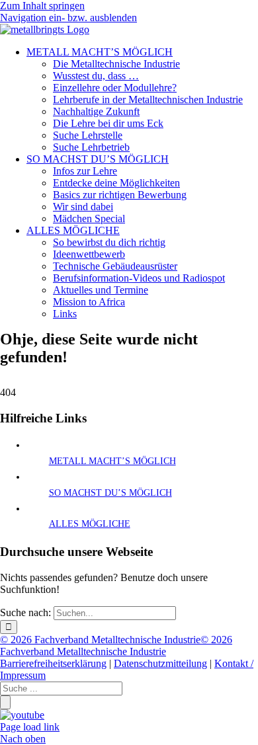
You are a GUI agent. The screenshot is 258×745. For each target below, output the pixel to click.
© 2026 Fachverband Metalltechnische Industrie (100, 639)
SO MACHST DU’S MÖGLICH (110, 493)
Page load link (30, 726)
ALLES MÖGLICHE (89, 524)
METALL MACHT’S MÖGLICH (112, 461)
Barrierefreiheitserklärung (53, 663)
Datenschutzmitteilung (160, 663)
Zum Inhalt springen (42, 5)
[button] (68, 17)
